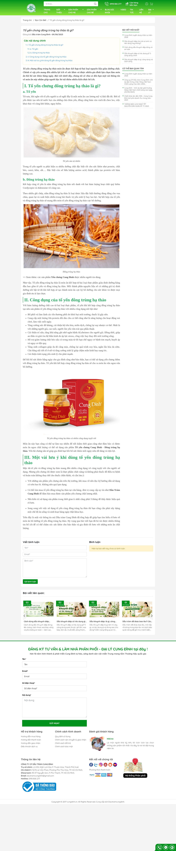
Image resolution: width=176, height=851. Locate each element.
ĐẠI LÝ (149, 11)
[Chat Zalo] (172, 847)
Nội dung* (26, 695)
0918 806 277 (34, 778)
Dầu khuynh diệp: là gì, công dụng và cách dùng (138, 60)
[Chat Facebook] (165, 847)
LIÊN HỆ (141, 11)
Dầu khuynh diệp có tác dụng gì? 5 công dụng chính (137, 54)
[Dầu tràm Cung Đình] (31, 8)
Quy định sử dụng (62, 736)
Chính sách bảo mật (64, 746)
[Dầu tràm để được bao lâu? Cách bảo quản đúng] (137, 609)
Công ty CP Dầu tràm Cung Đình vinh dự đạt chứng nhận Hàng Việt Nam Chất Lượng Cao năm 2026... (138, 82)
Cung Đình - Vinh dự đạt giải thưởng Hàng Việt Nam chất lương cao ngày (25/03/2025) (138, 90)
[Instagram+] (101, 765)
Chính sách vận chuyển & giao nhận (70, 740)
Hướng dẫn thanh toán (31, 740)
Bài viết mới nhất (130, 30)
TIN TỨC (132, 11)
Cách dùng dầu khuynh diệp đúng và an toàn (138, 48)
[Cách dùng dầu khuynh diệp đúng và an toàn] (39, 609)
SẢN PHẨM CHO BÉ (92, 11)
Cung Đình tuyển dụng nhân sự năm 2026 (138, 36)
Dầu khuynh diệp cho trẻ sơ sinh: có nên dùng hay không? (138, 42)
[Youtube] (105, 765)
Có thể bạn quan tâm (133, 68)
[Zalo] (96, 765)
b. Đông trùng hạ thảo (40, 52)
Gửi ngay (54, 723)
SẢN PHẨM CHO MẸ (73, 11)
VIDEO (123, 9)
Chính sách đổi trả (63, 743)
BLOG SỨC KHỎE (109, 11)
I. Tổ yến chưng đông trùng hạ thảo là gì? (45, 45)
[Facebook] (91, 765)
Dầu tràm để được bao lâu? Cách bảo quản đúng (137, 621)
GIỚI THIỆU (59, 11)
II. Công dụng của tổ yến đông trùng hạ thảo (47, 57)
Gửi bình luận (30, 581)
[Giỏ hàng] (152, 3)
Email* (25, 671)
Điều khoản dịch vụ (29, 746)
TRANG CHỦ (47, 11)
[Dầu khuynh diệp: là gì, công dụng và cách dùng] (104, 609)
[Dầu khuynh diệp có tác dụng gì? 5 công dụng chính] (72, 609)
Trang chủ (27, 20)
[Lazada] (115, 765)
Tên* (24, 659)
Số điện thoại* (28, 683)
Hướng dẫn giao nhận (30, 743)
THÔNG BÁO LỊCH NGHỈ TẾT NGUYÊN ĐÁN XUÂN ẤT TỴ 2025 (136, 105)
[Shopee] (110, 765)
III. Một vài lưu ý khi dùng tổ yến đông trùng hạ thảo (50, 60)
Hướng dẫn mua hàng (30, 736)
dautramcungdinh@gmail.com (40, 775)
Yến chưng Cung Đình (62, 277)
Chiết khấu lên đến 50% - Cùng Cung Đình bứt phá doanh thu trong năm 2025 (138, 98)
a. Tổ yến (34, 49)
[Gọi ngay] (159, 847)
